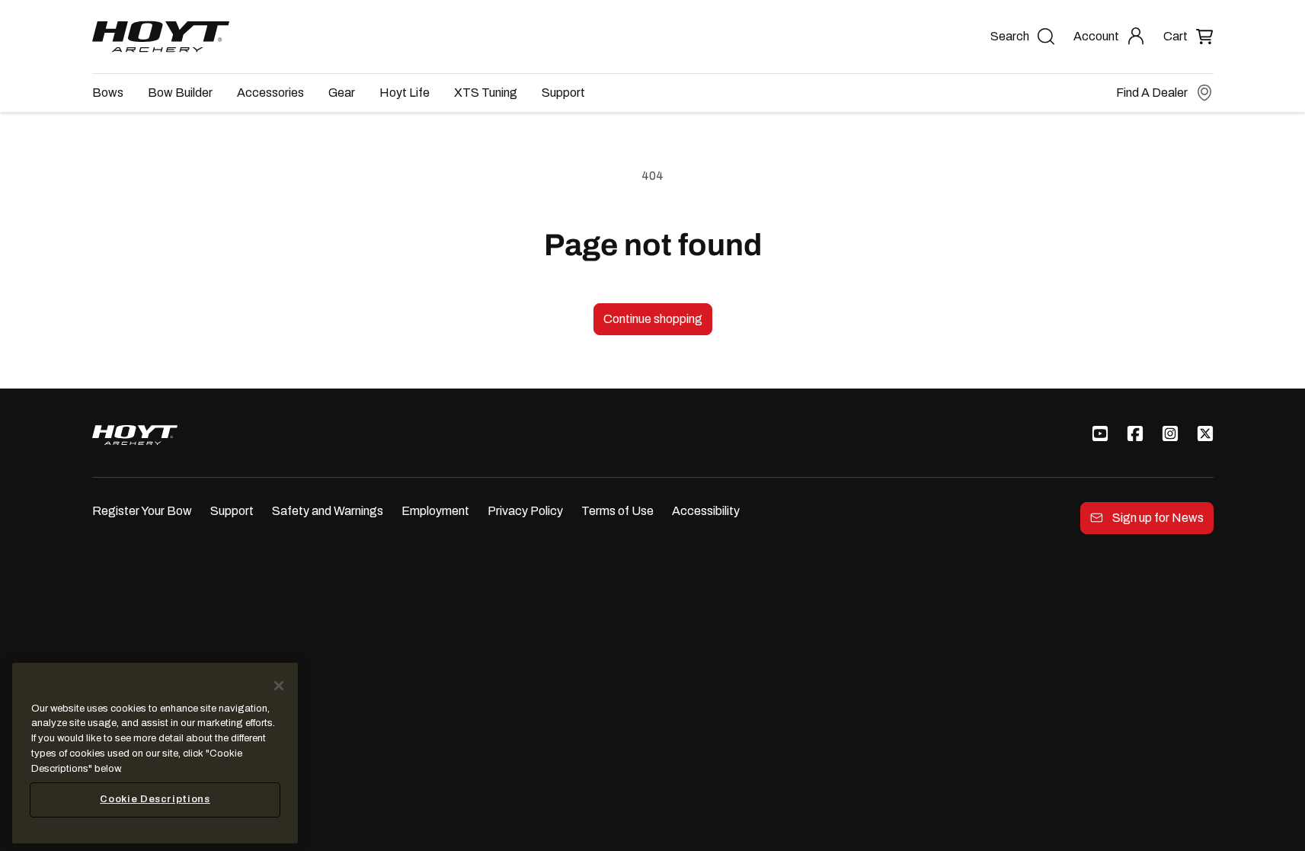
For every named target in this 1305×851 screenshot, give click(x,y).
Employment (435, 510)
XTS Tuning (485, 92)
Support (563, 92)
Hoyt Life (404, 92)
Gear (341, 92)
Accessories (270, 92)
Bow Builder (180, 92)
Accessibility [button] (706, 510)
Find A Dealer (1152, 92)
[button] (1188, 36)
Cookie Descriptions (155, 799)
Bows (107, 92)
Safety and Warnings (327, 510)
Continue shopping (652, 318)
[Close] (279, 685)
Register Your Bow (142, 510)
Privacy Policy (525, 510)
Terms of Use (617, 510)
